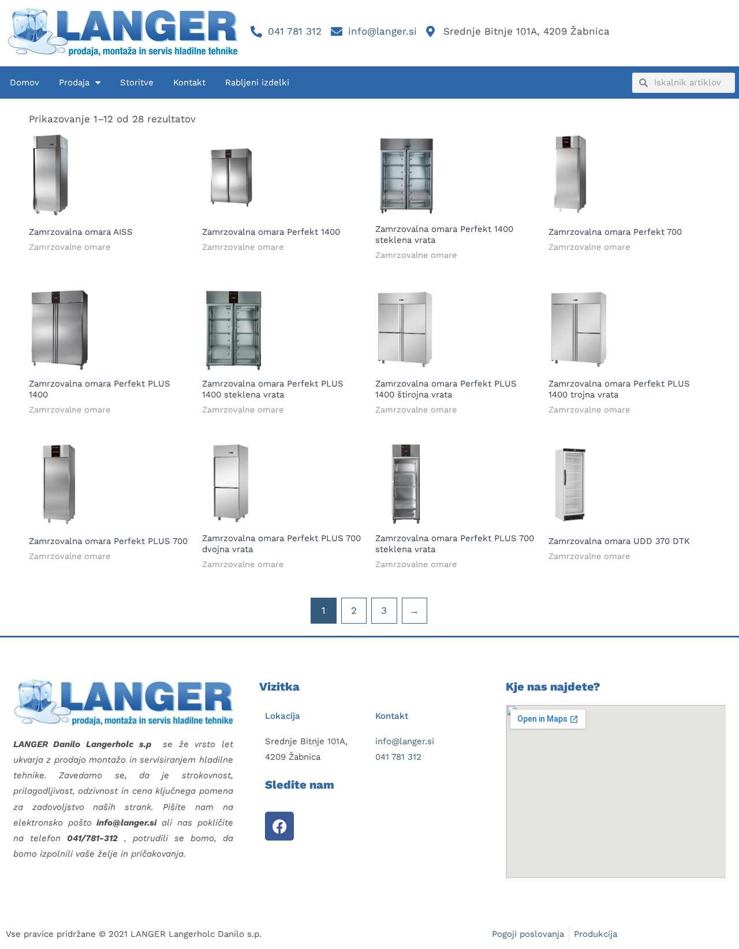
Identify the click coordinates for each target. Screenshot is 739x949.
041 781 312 (398, 757)
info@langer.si (404, 741)
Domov (24, 82)
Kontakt (189, 82)
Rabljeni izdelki (257, 82)
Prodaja (74, 82)
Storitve (137, 82)
